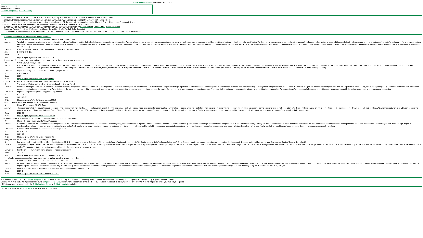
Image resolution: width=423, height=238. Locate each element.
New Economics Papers (142, 3)
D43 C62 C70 (22, 131)
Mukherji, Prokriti (101, 22)
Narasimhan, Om (115, 22)
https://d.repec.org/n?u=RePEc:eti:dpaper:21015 (36, 116)
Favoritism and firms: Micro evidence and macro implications (27, 18)
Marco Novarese (106, 182)
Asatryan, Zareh (60, 18)
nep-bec (5, 3)
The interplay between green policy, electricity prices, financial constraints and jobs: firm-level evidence (44, 31)
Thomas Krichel (27, 188)
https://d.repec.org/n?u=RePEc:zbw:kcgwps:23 (35, 79)
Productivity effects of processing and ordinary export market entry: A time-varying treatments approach (44, 20)
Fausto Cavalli (99, 27)
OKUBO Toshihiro (85, 24)
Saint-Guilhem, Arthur (133, 31)
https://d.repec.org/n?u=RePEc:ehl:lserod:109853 (36, 100)
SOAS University (25, 11)
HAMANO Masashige (68, 24)
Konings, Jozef (118, 31)
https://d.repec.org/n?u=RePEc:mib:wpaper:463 (35, 137)
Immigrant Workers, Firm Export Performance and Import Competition (31, 29)
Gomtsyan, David (107, 18)
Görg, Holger (105, 20)
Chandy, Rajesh (129, 22)
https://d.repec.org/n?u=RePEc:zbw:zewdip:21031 (36, 58)
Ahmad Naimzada (113, 27)
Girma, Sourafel (93, 20)
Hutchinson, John (105, 31)
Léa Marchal (66, 29)
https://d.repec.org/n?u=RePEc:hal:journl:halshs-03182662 (40, 155)
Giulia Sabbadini (78, 29)
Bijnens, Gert (92, 31)
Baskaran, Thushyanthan (77, 18)
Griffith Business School (42, 184)
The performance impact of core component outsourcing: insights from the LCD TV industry (39, 22)
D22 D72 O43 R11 (24, 52)
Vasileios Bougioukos (9, 11)
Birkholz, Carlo (94, 18)
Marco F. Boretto (86, 27)
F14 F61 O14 (22, 73)
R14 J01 (20, 94)
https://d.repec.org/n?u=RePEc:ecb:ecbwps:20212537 (38, 174)
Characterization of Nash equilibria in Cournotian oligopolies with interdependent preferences (40, 27)
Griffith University (60, 184)
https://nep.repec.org (52, 182)
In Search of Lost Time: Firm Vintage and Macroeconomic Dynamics (30, 24)
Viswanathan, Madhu (86, 22)
